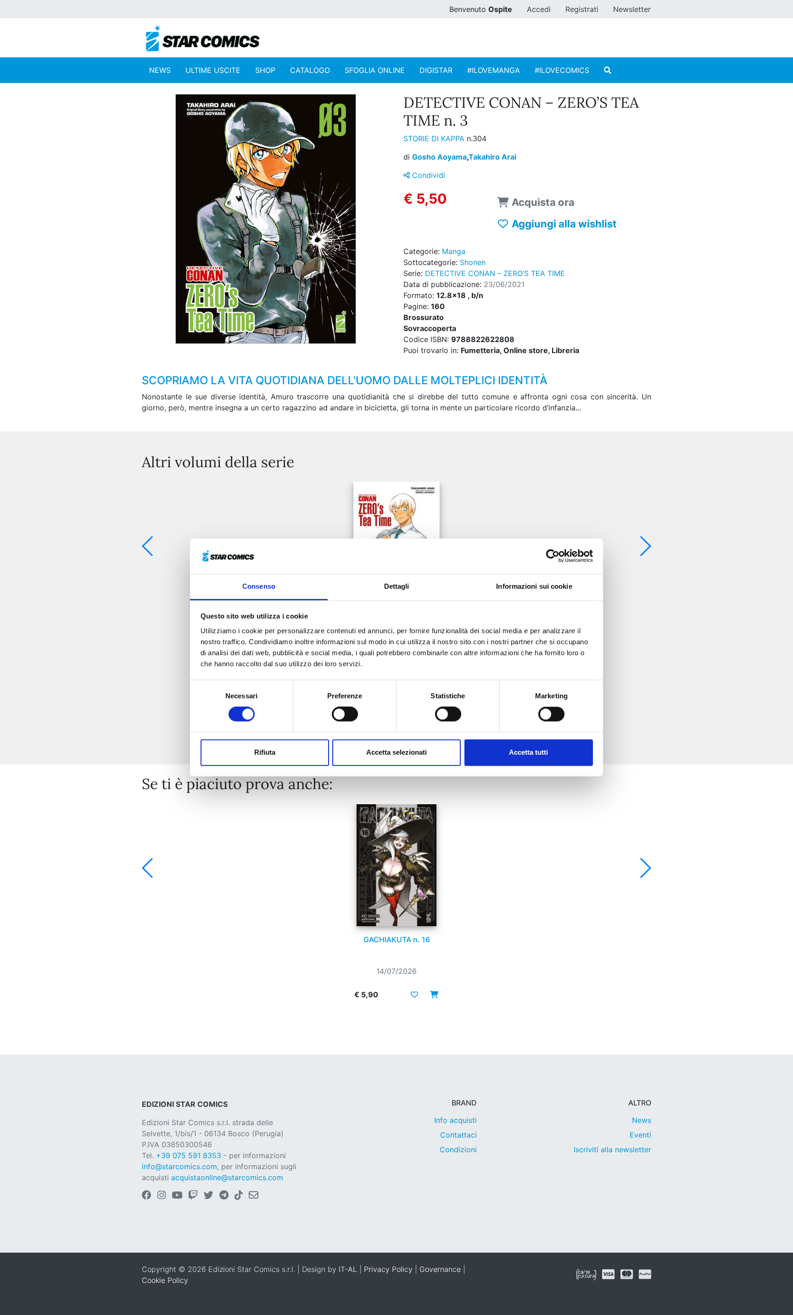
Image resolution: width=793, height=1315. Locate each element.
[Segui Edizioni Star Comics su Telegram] (224, 1195)
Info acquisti (455, 1120)
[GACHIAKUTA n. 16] (396, 865)
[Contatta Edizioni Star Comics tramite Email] (253, 1195)
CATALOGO (310, 70)
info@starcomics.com (179, 1166)
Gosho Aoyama (440, 156)
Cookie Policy (165, 1280)
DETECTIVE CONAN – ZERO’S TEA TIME (495, 273)
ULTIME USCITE (212, 70)
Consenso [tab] (258, 586)
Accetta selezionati (396, 752)
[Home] (202, 38)
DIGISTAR (435, 70)
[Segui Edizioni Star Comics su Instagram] (161, 1195)
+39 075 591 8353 (188, 1155)
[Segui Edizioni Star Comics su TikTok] (239, 1195)
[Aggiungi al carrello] (431, 994)
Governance (440, 1269)
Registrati (581, 9)
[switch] (345, 714)
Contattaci (458, 1134)
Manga (453, 251)
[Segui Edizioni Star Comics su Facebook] (146, 1195)
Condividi (427, 175)
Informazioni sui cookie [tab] (534, 586)
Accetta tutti (528, 752)
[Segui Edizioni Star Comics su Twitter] (208, 1195)
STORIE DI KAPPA (435, 138)
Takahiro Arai (492, 156)
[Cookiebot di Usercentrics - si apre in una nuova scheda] (553, 556)
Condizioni (458, 1149)
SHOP (265, 70)
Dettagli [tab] (396, 586)
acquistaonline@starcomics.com (227, 1177)
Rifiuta (264, 752)
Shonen (473, 262)
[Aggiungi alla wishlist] (414, 994)
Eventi (640, 1134)
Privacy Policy (388, 1269)
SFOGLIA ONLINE (375, 70)
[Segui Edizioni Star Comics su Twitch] (193, 1195)
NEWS (160, 70)
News (641, 1120)
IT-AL (348, 1269)
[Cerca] (608, 70)
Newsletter (632, 9)
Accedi (539, 9)
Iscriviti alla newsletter (612, 1149)
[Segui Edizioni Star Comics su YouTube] (177, 1195)
